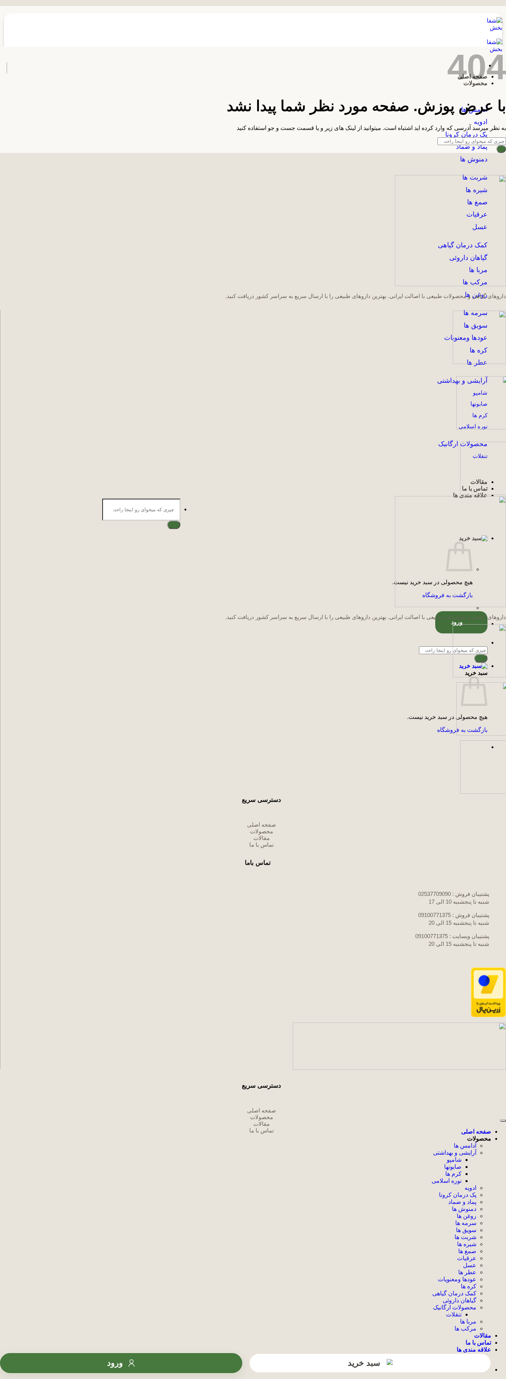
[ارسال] (173, 525)
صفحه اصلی (476, 1131)
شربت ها (465, 1237)
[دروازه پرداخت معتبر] (488, 1015)
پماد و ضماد (462, 1202)
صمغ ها (467, 1251)
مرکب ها (465, 1328)
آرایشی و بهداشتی (454, 1152)
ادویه (470, 1188)
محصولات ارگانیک (454, 1307)
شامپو (454, 1160)
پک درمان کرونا (457, 1195)
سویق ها (466, 1230)
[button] (245, 538)
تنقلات (454, 1314)
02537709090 (434, 894)
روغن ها (466, 1216)
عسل (469, 1265)
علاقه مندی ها (474, 1349)
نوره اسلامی (447, 1181)
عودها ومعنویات (457, 1279)
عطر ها (467, 1272)
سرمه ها (465, 1223)
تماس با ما (478, 1342)
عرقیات (466, 1258)
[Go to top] (503, 1120)
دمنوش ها (464, 1209)
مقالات (482, 1335)
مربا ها (468, 1321)
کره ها (468, 1286)
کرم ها (453, 1174)
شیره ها (466, 1244)
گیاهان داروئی (459, 1300)
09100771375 (434, 915)
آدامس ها (465, 1145)
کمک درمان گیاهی (454, 1293)
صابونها (453, 1167)
